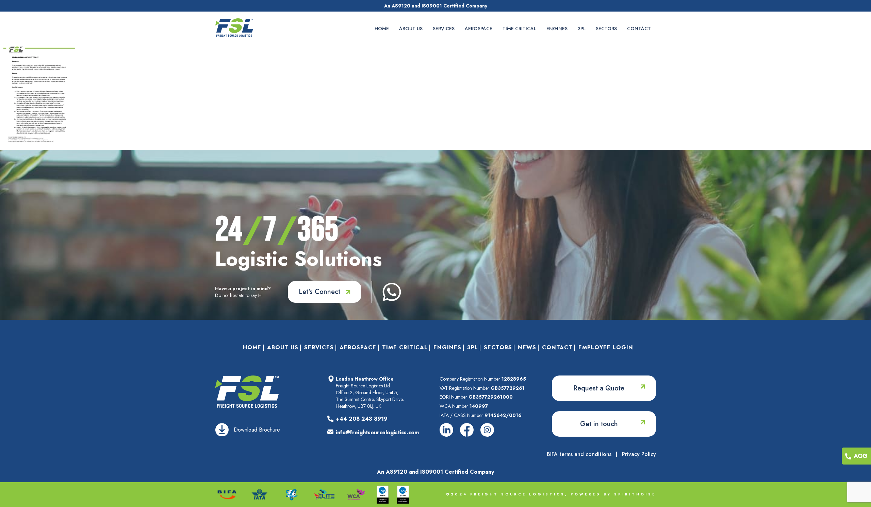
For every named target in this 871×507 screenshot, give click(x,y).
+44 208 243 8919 (362, 419)
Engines (557, 28)
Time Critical (519, 28)
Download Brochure (257, 430)
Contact (639, 28)
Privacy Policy (639, 454)
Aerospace (478, 28)
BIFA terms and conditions (579, 454)
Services (444, 28)
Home (382, 28)
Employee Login (605, 347)
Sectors (606, 28)
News (527, 347)
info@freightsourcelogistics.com (377, 432)
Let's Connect (319, 292)
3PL (582, 28)
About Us (411, 28)
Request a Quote (598, 388)
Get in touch (599, 424)
